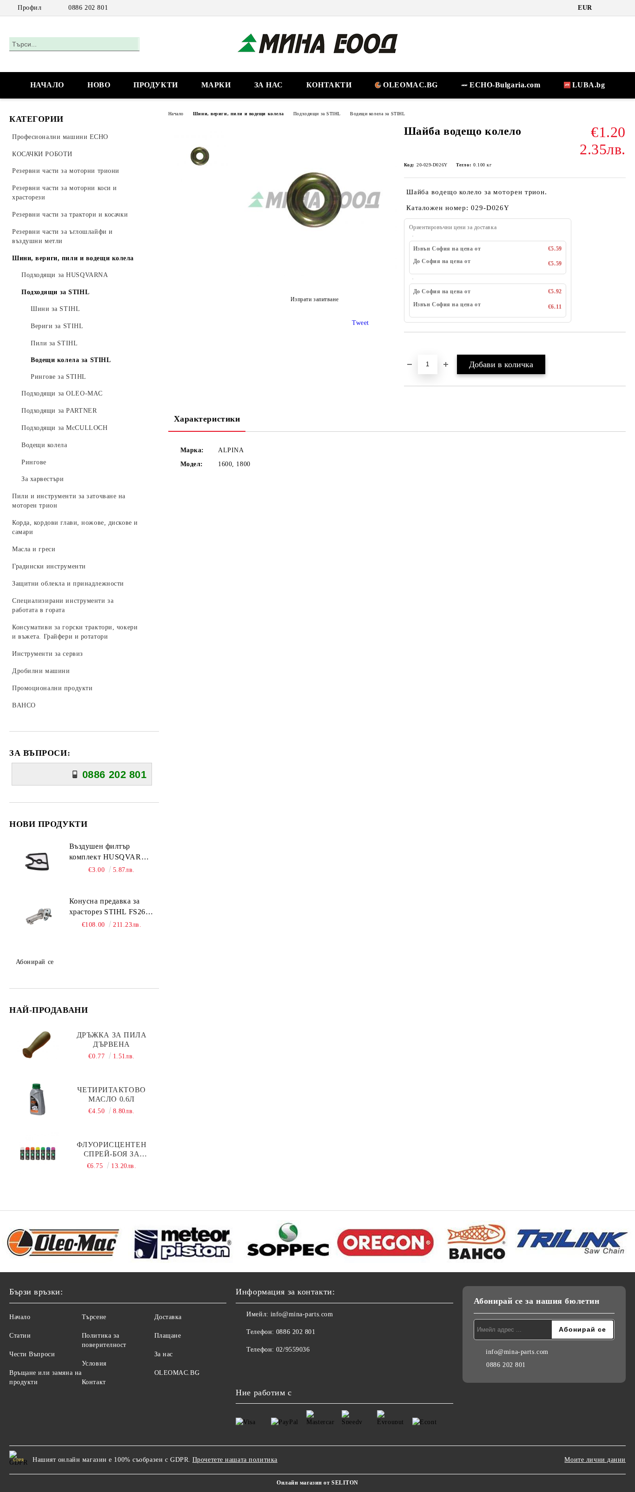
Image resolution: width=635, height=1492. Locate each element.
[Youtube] (263, 1368)
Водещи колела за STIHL (377, 113)
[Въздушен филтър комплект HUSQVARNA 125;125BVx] (38, 862)
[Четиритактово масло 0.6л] (38, 1098)
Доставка (168, 1317)
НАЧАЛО (47, 85)
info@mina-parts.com (302, 1314)
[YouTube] (620, 8)
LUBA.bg (588, 85)
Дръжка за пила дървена (112, 1039)
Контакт (94, 1382)
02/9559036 (293, 1349)
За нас (163, 1354)
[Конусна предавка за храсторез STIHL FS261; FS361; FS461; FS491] (38, 917)
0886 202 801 (88, 7)
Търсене (94, 1317)
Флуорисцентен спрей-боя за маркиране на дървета (111, 1150)
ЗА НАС (268, 85)
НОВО (98, 85)
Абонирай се (35, 961)
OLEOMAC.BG (410, 85)
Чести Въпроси (32, 1354)
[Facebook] (607, 8)
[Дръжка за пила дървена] (38, 1043)
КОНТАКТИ (328, 85)
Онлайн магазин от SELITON (317, 1482)
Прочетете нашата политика (235, 1459)
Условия (94, 1363)
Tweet (360, 322)
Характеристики (207, 418)
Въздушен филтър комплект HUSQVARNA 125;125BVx (110, 852)
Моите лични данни (595, 1459)
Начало (176, 113)
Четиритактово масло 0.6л (111, 1094)
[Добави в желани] (422, 348)
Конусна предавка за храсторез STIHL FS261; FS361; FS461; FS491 (110, 907)
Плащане (167, 1335)
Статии (20, 1335)
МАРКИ (216, 85)
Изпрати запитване (314, 300)
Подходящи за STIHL (317, 113)
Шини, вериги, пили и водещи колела (238, 113)
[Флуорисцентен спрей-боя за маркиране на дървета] (38, 1153)
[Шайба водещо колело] (314, 274)
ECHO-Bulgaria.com (505, 85)
